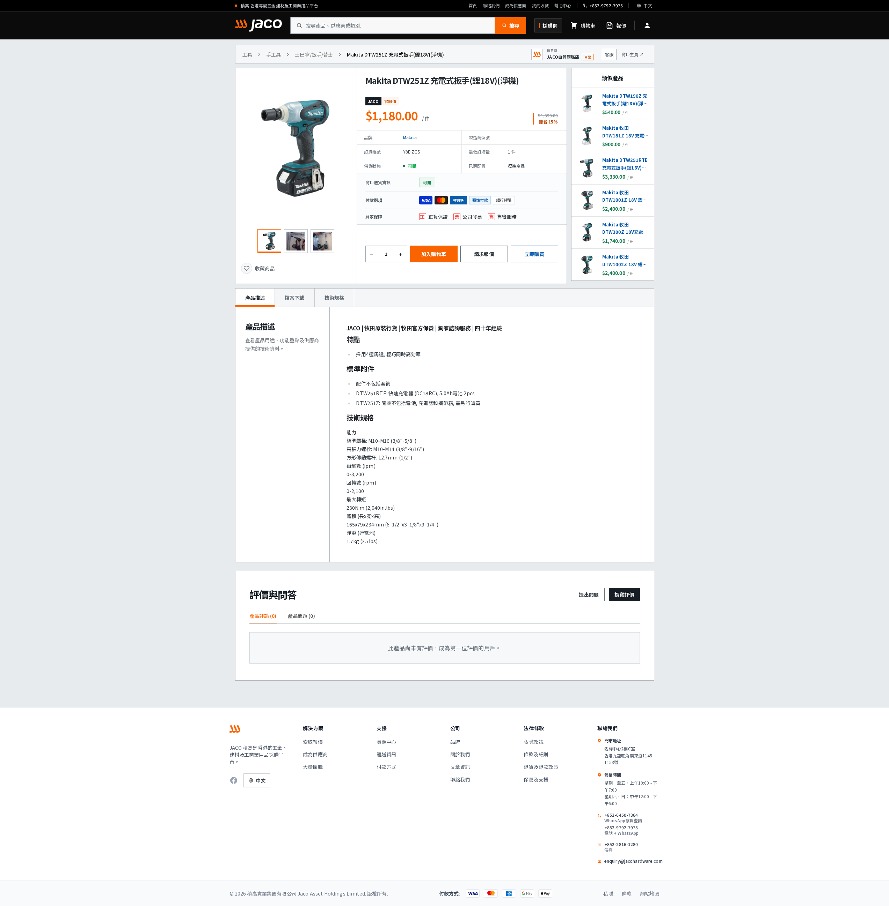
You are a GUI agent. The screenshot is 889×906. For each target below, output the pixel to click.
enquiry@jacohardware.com (633, 861)
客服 (609, 54)
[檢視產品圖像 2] (296, 241)
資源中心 (386, 741)
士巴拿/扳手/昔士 (314, 54)
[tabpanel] (444, 434)
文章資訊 (460, 766)
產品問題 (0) (301, 615)
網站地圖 (650, 893)
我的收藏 (540, 5)
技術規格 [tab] (334, 297)
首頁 (472, 5)
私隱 (608, 893)
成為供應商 (515, 5)
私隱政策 (534, 741)
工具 (247, 54)
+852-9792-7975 (621, 830)
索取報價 (313, 741)
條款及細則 (536, 754)
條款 (627, 893)
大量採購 (313, 766)
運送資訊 (386, 754)
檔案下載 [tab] (295, 297)
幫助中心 (562, 5)
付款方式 (386, 766)
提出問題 (589, 594)
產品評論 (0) (263, 615)
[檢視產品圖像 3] (322, 241)
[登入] (647, 25)
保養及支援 (536, 779)
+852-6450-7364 (623, 817)
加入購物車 (433, 253)
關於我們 (460, 754)
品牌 (455, 741)
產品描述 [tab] (255, 297)
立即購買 (534, 253)
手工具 (273, 54)
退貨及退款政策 (541, 766)
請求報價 (484, 253)
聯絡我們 (491, 5)
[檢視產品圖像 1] (269, 241)
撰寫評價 (624, 594)
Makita (410, 137)
